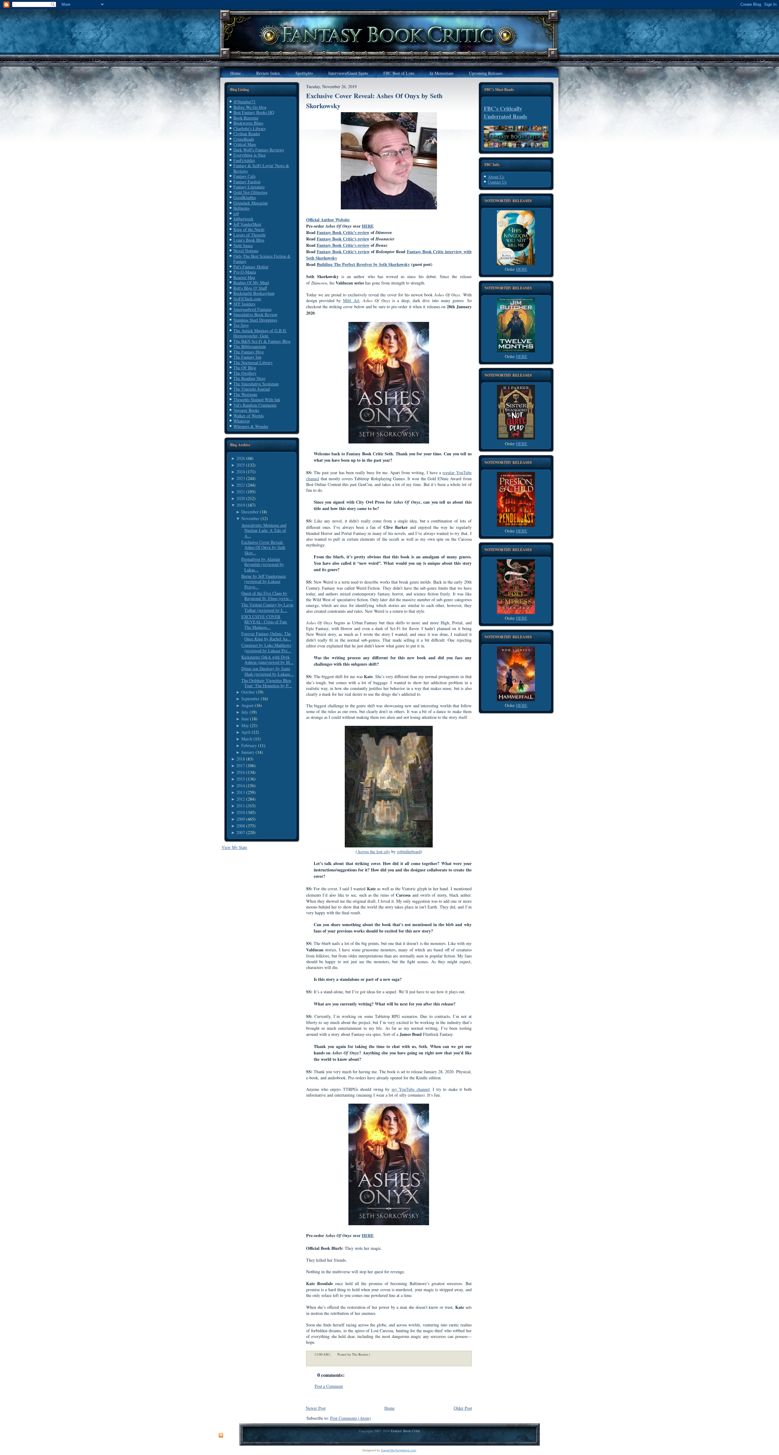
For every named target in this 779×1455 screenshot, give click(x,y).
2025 (240, 465)
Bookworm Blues (248, 123)
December (250, 512)
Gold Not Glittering (250, 192)
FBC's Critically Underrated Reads (505, 112)
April (245, 732)
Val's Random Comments (255, 405)
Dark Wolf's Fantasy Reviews (258, 150)
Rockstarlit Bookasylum (253, 293)
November (250, 518)
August (247, 705)
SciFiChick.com (247, 299)
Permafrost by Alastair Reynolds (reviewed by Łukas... (262, 564)
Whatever (241, 421)
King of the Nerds (248, 229)
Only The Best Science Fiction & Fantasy (262, 258)
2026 (240, 458)
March (246, 739)
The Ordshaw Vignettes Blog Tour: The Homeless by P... (266, 683)
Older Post (463, 1408)
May (245, 725)
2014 (240, 785)
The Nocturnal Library (253, 362)
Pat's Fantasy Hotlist (250, 267)
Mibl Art (351, 300)
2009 (240, 819)
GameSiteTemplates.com (398, 1450)
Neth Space (243, 245)
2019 (240, 505)
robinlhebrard (409, 851)
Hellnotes (241, 208)
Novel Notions (245, 250)
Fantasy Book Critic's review (343, 232)
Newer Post (316, 1408)
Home (389, 1408)
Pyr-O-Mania (244, 272)
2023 (240, 478)
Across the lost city (373, 851)
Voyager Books (246, 410)
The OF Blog (244, 368)
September (250, 699)
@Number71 (244, 102)
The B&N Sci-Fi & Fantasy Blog (262, 341)
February (249, 745)
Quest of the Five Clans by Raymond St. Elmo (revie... (266, 596)
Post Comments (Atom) (350, 1418)
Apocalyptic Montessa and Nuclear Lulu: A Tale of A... (263, 530)
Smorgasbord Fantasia (252, 309)
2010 (240, 812)
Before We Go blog (250, 107)
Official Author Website (328, 219)
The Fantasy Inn (247, 357)
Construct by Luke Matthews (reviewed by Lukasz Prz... (266, 647)
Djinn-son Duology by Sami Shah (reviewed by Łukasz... (267, 671)
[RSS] (220, 1435)
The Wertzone (245, 394)
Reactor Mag (244, 277)
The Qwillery (245, 373)
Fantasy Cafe (244, 176)
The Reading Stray (249, 378)
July (244, 712)
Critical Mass (244, 144)
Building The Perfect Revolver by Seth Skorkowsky (363, 264)
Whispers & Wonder (250, 426)
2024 (240, 471)
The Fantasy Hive (248, 352)
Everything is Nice (249, 155)
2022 (240, 485)
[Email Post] (374, 1354)
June (245, 719)
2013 (240, 792)
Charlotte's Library (249, 128)
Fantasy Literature (249, 187)
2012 (240, 799)
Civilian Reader (246, 133)
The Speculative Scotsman (256, 384)
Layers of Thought (249, 235)
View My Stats (234, 847)
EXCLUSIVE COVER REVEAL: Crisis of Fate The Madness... (264, 622)
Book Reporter (246, 118)
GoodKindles (244, 197)
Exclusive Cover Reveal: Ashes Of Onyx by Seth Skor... (263, 547)
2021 (240, 492)
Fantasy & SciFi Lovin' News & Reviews (261, 168)
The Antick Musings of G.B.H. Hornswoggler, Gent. (260, 333)
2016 (240, 772)
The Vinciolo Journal (251, 389)
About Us (496, 177)
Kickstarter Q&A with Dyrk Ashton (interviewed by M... (267, 659)
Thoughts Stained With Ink (256, 399)
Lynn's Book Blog (248, 240)
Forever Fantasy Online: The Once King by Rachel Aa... (266, 636)
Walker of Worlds (248, 416)
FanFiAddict (244, 160)
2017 (240, 765)
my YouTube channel (411, 1089)
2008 (240, 826)
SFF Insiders (244, 304)
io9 (236, 213)
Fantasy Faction (246, 181)
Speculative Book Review (255, 314)
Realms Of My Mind (251, 282)
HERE (368, 226)
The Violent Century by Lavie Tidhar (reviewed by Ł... (267, 607)
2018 (240, 759)
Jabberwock (243, 219)
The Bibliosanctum (249, 346)
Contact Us (497, 182)
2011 (240, 806)
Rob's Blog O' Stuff (250, 288)
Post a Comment (329, 1386)
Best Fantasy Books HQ (253, 112)
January (247, 752)
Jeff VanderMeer (247, 224)
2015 (240, 779)
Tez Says (241, 325)
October (248, 692)
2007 (240, 832)
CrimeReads (243, 139)
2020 (240, 498)
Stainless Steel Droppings (255, 320)
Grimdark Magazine (250, 203)
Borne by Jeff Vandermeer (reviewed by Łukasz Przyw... (263, 581)
